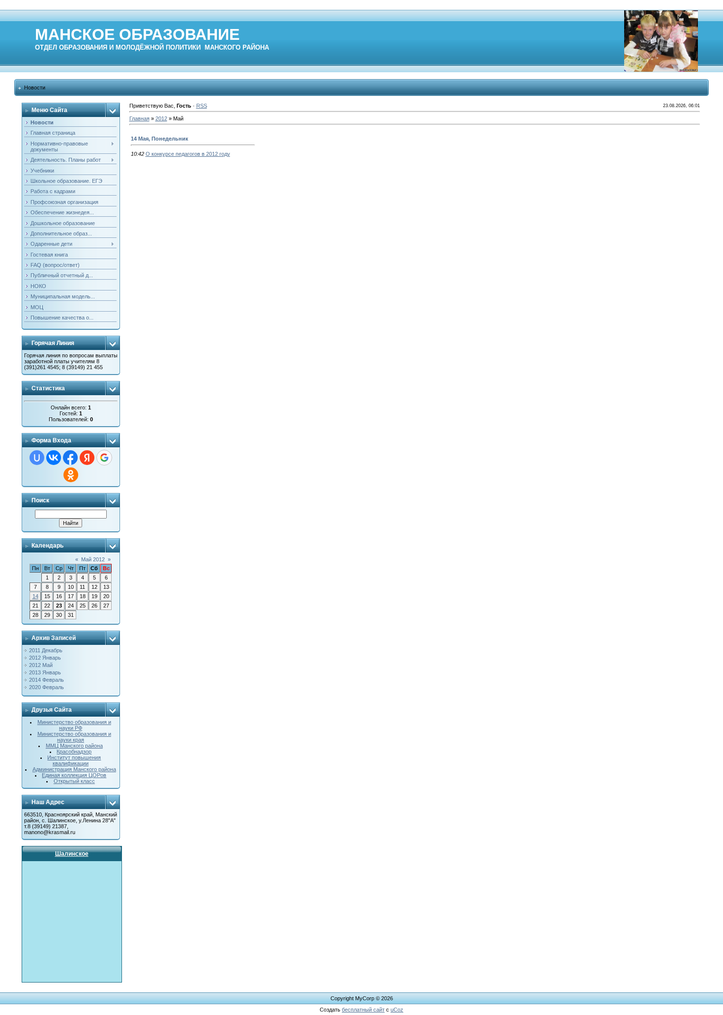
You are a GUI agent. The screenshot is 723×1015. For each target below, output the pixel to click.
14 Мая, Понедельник (159, 139)
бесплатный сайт (363, 1010)
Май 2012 (93, 559)
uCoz (397, 1010)
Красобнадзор (74, 751)
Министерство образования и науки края (74, 737)
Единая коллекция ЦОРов (74, 775)
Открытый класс (74, 781)
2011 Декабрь (45, 650)
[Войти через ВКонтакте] (53, 457)
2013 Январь (45, 672)
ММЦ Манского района (74, 746)
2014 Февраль (46, 680)
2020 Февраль (46, 687)
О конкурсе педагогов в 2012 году (188, 154)
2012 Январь (45, 658)
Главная (139, 118)
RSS (201, 106)
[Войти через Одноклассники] (70, 474)
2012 (161, 118)
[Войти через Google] (104, 457)
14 (35, 596)
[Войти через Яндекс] (87, 457)
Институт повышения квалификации (74, 760)
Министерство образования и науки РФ (74, 725)
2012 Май (41, 665)
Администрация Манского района (74, 769)
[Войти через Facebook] (70, 457)
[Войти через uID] (37, 457)
